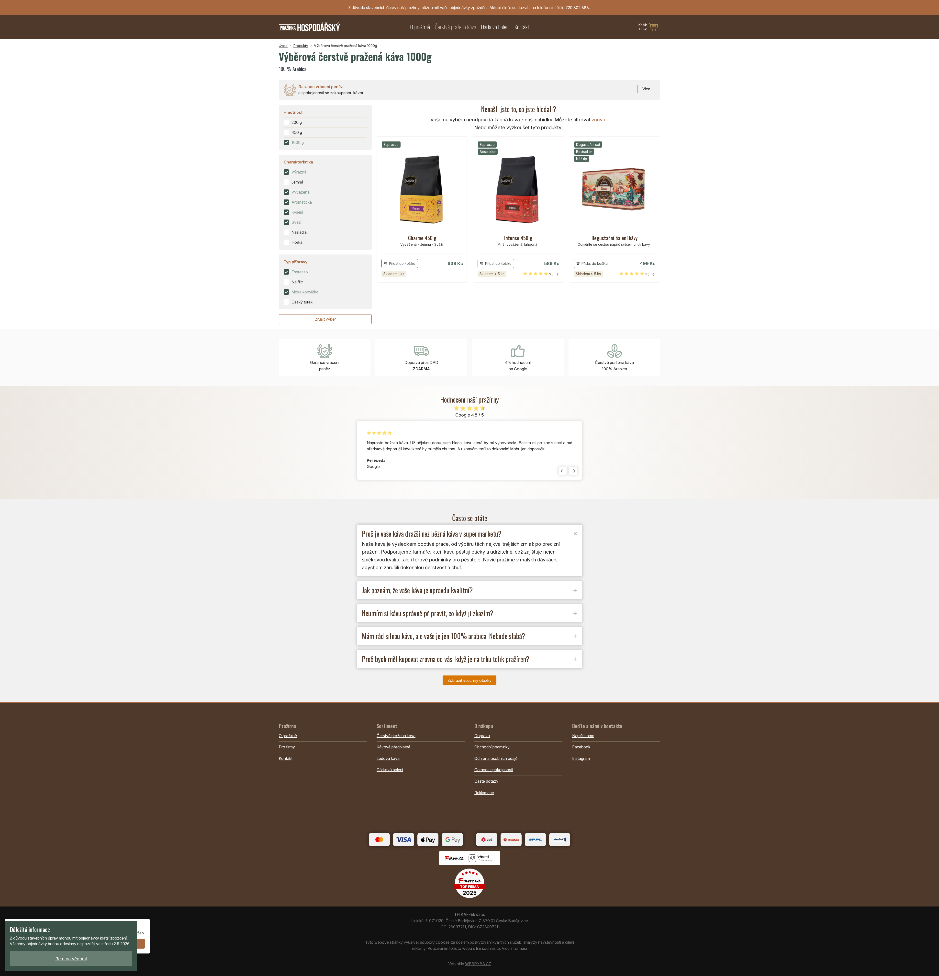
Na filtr (297, 281)
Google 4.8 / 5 (469, 415)
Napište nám (583, 735)
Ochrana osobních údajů (495, 758)
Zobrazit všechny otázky (469, 680)
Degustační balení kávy (614, 238)
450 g (296, 132)
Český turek (302, 302)
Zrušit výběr (325, 319)
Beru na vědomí (71, 958)
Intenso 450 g (518, 238)
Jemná (297, 182)
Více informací (514, 948)
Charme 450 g (422, 238)
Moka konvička (304, 292)
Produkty (300, 46)
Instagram (581, 758)
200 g (296, 122)
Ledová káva (388, 758)
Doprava (482, 735)
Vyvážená (300, 192)
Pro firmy (287, 746)
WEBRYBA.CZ (478, 963)
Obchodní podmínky (492, 746)
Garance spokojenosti (493, 769)
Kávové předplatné (393, 746)
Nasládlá (299, 232)
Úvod (283, 46)
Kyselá (297, 212)
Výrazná (298, 172)
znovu (598, 120)
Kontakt (521, 27)
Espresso (299, 271)
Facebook (581, 746)
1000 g (297, 142)
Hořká (296, 242)
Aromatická (301, 202)
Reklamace (484, 792)
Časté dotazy (486, 781)
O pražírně (420, 27)
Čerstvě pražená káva (455, 27)
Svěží (296, 222)
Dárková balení (495, 27)
